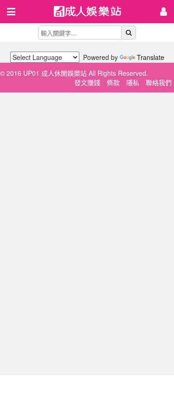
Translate (150, 57)
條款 (113, 82)
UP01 (93, 12)
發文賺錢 (87, 82)
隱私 (132, 82)
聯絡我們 (159, 82)
